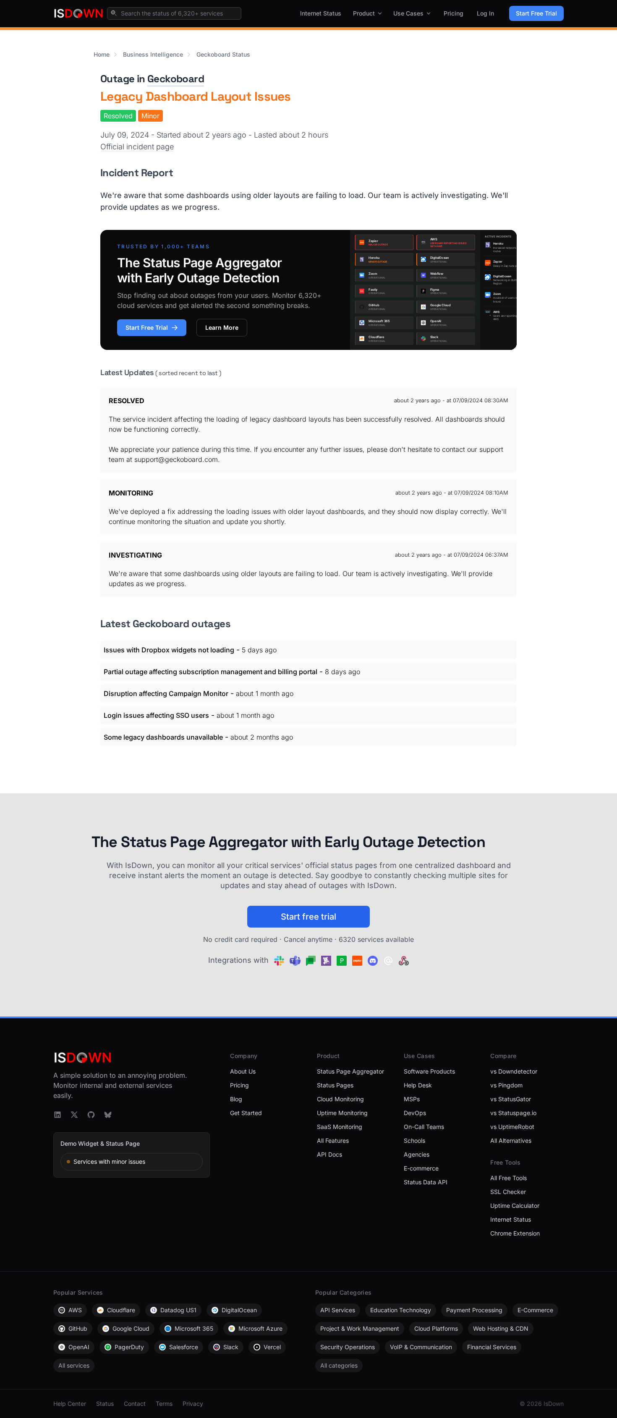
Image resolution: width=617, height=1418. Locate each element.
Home (102, 54)
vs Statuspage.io (513, 1112)
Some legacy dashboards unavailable (163, 737)
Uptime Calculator (514, 1205)
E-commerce (421, 1168)
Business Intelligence (153, 54)
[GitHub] (91, 1114)
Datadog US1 (178, 1310)
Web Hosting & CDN (500, 1328)
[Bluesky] (108, 1114)
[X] (74, 1114)
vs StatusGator (510, 1099)
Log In (485, 13)
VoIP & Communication (421, 1346)
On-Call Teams (424, 1126)
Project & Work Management (359, 1328)
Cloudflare (121, 1310)
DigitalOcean (239, 1310)
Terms (164, 1403)
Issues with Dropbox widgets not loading (169, 650)
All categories (339, 1365)
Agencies (416, 1154)
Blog (236, 1099)
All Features (333, 1140)
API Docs (329, 1154)
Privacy (193, 1403)
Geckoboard (175, 78)
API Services (337, 1310)
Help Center (69, 1403)
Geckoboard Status (223, 54)
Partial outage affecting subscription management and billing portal (210, 671)
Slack (230, 1346)
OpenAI (78, 1346)
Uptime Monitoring (342, 1112)
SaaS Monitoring (339, 1126)
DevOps (415, 1112)
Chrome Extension (515, 1233)
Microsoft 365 (194, 1328)
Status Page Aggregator (350, 1071)
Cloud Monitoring (340, 1099)
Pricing (453, 13)
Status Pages (335, 1085)
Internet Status (320, 13)
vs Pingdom (506, 1085)
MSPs (412, 1099)
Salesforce (183, 1346)
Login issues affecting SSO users (156, 715)
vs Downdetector (513, 1071)
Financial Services (491, 1346)
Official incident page (137, 146)
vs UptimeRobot (512, 1126)
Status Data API (425, 1182)
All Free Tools (508, 1177)
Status (105, 1403)
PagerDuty (129, 1346)
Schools (414, 1140)
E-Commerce (535, 1310)
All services (73, 1365)
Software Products (429, 1071)
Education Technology (400, 1310)
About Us (243, 1071)
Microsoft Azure (260, 1328)
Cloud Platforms (436, 1328)
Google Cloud (130, 1328)
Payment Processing (474, 1310)
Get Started (246, 1112)
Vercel (272, 1346)
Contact (135, 1403)
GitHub (77, 1328)
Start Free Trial (536, 13)
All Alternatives (510, 1140)
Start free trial (308, 917)
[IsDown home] (78, 13)
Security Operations (347, 1346)
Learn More (221, 327)
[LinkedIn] (57, 1114)
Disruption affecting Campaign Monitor (166, 693)
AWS (75, 1310)
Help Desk (418, 1085)
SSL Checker (508, 1191)
